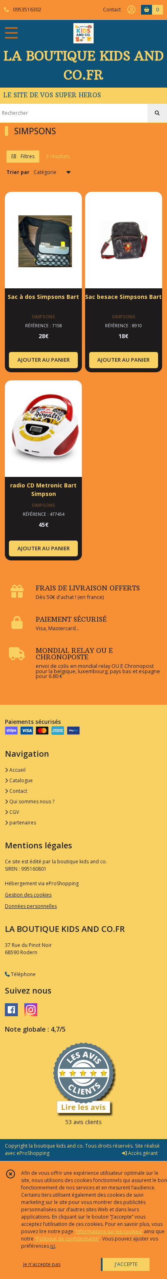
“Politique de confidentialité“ (67, 1238)
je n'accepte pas (41, 1264)
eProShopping (33, 1153)
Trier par (18, 172)
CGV (13, 812)
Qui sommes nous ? (31, 801)
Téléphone (23, 974)
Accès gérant (142, 1153)
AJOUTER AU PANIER (43, 359)
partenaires (22, 822)
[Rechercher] (157, 113)
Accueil (17, 769)
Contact (112, 9)
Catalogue (20, 780)
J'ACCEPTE (126, 1264)
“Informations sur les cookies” (109, 1231)
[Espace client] (131, 9)
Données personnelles (31, 906)
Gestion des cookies (28, 894)
